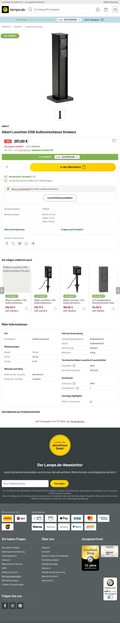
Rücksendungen (10, 580)
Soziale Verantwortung (53, 572)
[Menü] (115, 579)
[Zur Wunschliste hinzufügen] (114, 140)
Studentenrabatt (50, 559)
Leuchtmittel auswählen (60, 197)
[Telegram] (32, 243)
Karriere (46, 568)
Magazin (46, 547)
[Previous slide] (54, 114)
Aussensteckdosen (34, 26)
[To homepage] (13, 9)
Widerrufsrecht (10, 572)
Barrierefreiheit (50, 576)
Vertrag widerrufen (11, 576)
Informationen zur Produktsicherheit (21, 411)
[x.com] (13, 243)
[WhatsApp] (26, 243)
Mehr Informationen (14, 229)
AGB (4, 568)
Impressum (47, 580)
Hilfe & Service (110, 2)
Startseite (6, 26)
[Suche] (30, 9)
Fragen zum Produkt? (72, 229)
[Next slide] (65, 114)
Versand (6, 559)
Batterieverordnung (12, 563)
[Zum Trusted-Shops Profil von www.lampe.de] (100, 558)
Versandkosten (24, 150)
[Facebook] (7, 243)
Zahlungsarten (9, 555)
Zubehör (18, 26)
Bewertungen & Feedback (55, 555)
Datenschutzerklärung (78, 498)
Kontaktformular (59, 496)
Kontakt (46, 551)
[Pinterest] (19, 243)
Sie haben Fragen (11, 547)
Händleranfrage (50, 563)
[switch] (110, 597)
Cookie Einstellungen (13, 584)
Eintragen (59, 483)
